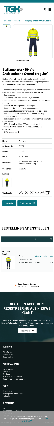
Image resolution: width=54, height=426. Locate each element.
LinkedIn (6, 396)
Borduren (6, 374)
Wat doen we (8, 354)
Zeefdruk (6, 371)
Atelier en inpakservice (12, 376)
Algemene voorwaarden (12, 410)
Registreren (25, 330)
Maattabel (9, 203)
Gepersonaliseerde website (14, 379)
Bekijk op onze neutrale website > (38, 20)
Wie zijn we (7, 352)
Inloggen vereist (41, 256)
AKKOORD (27, 421)
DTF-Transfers (9, 369)
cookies (44, 418)
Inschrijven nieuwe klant (13, 393)
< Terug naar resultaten (10, 20)
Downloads (7, 391)
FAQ (4, 408)
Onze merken (8, 357)
